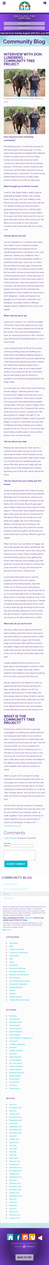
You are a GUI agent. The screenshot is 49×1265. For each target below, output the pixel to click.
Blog (6, 893)
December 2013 (15, 1186)
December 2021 (15, 1108)
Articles (8, 898)
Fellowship (13, 965)
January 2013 (14, 1218)
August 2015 (13, 1142)
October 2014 (14, 1174)
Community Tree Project (18, 953)
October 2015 (14, 1139)
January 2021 (14, 1114)
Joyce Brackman (15, 1028)
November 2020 (15, 1117)
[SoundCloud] (39, 1237)
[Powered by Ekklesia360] (28, 1246)
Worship (12, 994)
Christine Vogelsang (17, 1044)
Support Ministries (16, 987)
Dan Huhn (13, 1054)
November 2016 (15, 1133)
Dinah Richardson (16, 1032)
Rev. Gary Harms (15, 1063)
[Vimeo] (32, 1237)
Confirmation (14, 956)
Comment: (7, 843)
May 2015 (12, 1152)
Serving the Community (18, 984)
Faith (11, 959)
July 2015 (12, 1145)
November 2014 (15, 1171)
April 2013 (13, 1208)
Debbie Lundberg (16, 1051)
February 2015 (14, 1161)
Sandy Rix (13, 1047)
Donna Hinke (14, 1082)
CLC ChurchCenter (15, 889)
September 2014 (15, 1177)
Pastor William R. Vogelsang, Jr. (21, 1038)
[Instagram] (25, 1237)
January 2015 (14, 1164)
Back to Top (24, 1257)
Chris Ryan (13, 1041)
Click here (29, 918)
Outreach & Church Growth (19, 981)
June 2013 (13, 1202)
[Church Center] (10, 1237)
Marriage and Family (17, 971)
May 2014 (13, 1180)
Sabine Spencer (15, 1057)
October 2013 (14, 1193)
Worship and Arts (15, 997)
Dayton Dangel (15, 1076)
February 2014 (14, 1183)
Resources (10, 884)
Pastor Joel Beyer (16, 1066)
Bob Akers (13, 1016)
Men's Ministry (14, 978)
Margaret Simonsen (16, 1073)
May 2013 (12, 1205)
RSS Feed (7, 930)
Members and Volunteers (19, 975)
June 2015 (13, 1149)
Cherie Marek (14, 1035)
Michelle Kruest (20, 98)
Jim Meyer (13, 1085)
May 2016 (13, 1136)
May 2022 (13, 1104)
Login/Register (10, 838)
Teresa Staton (14, 1025)
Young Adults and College (19, 1000)
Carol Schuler (14, 1019)
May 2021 (12, 1111)
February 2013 (14, 1215)
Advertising (13, 943)
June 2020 (13, 1123)
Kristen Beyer (14, 1088)
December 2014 (15, 1167)
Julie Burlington (15, 1060)
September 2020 (15, 1120)
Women (12, 990)
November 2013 (15, 1190)
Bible (11, 946)
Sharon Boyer (14, 1079)
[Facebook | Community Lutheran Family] (17, 1237)
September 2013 (15, 1196)
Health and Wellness (17, 968)
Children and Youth (16, 949)
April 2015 (12, 1155)
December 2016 (15, 1130)
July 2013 (12, 1199)
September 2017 (15, 1126)
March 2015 (13, 1158)
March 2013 (13, 1212)
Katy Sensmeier (15, 1069)
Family (11, 962)
